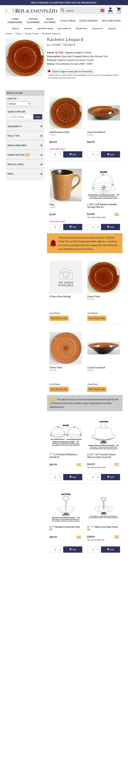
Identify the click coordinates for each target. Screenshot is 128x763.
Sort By (12, 98)
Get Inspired (64, 28)
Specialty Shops (45, 28)
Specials (112, 28)
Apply (38, 116)
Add (74, 154)
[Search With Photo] (102, 10)
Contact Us (97, 28)
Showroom (81, 28)
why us (15, 28)
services (28, 28)
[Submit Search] (63, 10)
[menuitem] (15, 20)
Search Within (16, 111)
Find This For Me (59, 318)
